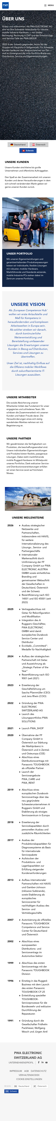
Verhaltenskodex (29, 1075)
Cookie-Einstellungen (29, 1079)
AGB (26, 1071)
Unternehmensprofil (21, 1063)
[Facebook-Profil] (37, 1062)
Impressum (16, 1071)
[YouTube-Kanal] (45, 1062)
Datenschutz (38, 1071)
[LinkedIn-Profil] (42, 1062)
